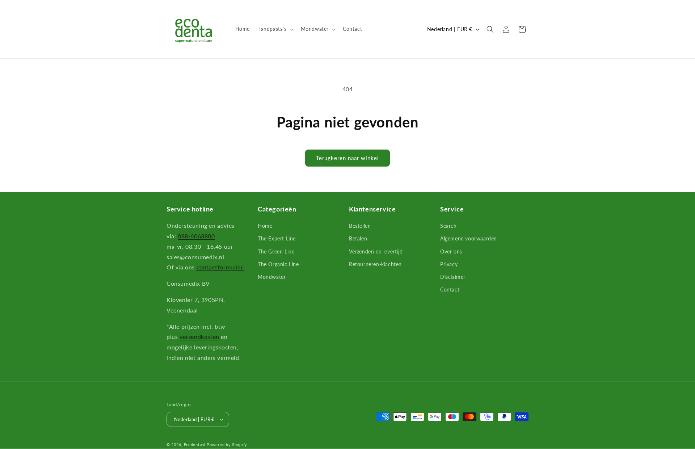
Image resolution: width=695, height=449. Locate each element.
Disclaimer (453, 277)
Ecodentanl (195, 444)
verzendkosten (199, 336)
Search (448, 226)
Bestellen (360, 226)
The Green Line (276, 251)
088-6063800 (196, 235)
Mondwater (272, 277)
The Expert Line (277, 238)
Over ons (451, 251)
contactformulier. (220, 267)
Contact (449, 289)
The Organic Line (278, 264)
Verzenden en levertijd (376, 251)
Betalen (358, 238)
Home (265, 226)
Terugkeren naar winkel (347, 158)
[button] (275, 29)
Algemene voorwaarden (468, 238)
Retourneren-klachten (375, 264)
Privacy (449, 264)
